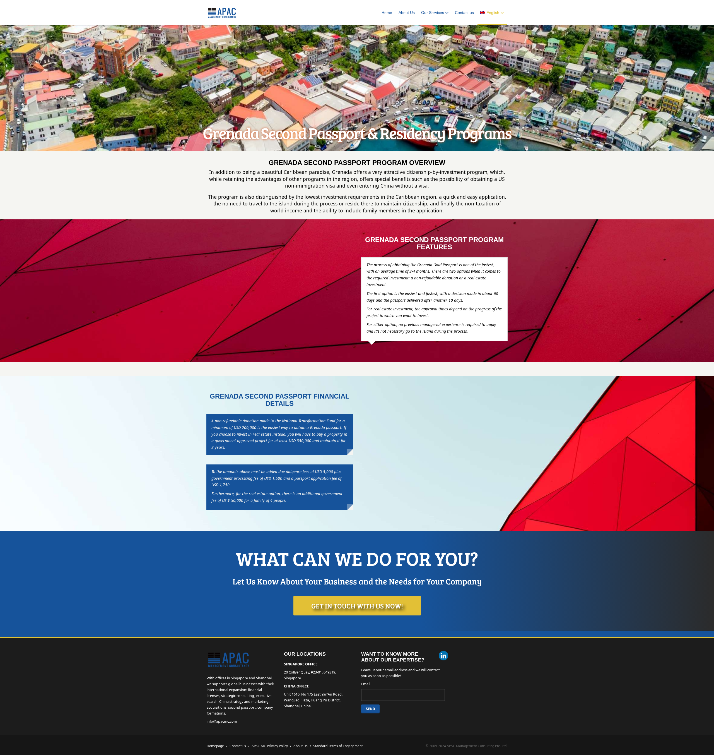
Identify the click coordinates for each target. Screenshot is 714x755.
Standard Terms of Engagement (338, 746)
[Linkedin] (443, 656)
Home (387, 12)
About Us (407, 12)
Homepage (217, 746)
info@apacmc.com (222, 721)
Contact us (464, 12)
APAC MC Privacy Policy (271, 746)
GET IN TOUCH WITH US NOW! (357, 605)
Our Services (432, 12)
